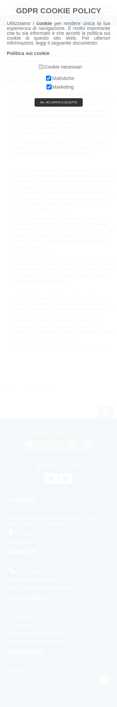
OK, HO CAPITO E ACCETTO (58, 102)
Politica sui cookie (28, 53)
